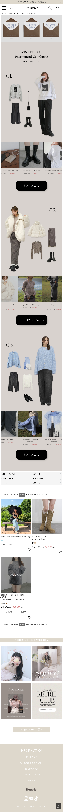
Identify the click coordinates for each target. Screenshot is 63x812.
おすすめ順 (14, 495)
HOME (4, 13)
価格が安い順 (31, 495)
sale (10, 13)
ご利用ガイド (31, 757)
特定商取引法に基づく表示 (31, 763)
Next (60, 2)
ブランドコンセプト (31, 774)
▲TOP (58, 806)
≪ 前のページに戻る (31, 729)
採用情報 (31, 780)
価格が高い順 (42, 495)
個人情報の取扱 (31, 769)
